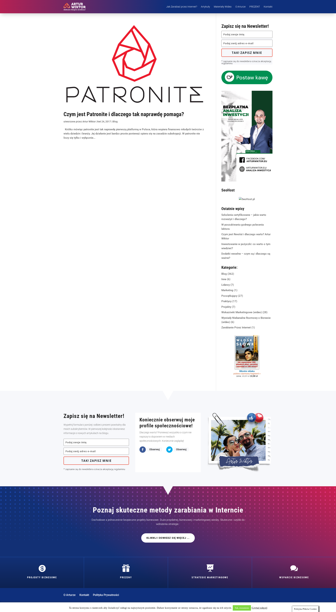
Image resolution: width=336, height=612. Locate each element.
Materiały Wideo (223, 6)
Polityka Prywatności (106, 595)
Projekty (226, 306)
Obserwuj (154, 449)
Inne (223, 279)
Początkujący (229, 295)
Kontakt (268, 6)
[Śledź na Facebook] (142, 449)
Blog (115, 121)
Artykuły (205, 6)
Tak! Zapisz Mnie (247, 53)
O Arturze (240, 6)
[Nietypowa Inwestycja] (246, 180)
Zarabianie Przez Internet (236, 327)
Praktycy (226, 301)
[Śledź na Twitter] (169, 449)
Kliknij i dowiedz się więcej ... (168, 537)
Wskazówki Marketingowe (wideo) (241, 312)
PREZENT (254, 6)
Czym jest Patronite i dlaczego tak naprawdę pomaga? (124, 114)
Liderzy (225, 284)
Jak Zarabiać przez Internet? (181, 6)
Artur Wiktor (89, 121)
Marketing (227, 290)
